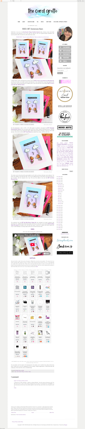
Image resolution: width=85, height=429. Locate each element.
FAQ (37, 21)
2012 (59, 220)
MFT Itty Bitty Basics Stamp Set (29, 222)
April (59, 198)
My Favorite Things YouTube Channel (31, 32)
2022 (59, 183)
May (59, 196)
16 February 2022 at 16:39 (22, 380)
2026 (59, 176)
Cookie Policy (20, 421)
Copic (15, 371)
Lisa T (15, 380)
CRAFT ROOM (48, 21)
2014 (59, 217)
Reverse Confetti (60, 157)
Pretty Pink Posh (69, 155)
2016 (59, 214)
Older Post (52, 412)
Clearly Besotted (62, 144)
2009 (59, 225)
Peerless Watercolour (63, 152)
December (60, 184)
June (59, 195)
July (59, 193)
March (59, 200)
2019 (59, 209)
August (59, 191)
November (60, 186)
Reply (15, 387)
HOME (19, 21)
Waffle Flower (59, 164)
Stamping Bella (66, 158)
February (60, 201)
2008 (59, 227)
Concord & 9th (70, 144)
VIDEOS (42, 21)
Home (33, 412)
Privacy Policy (14, 421)
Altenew (71, 142)
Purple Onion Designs (68, 156)
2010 (59, 224)
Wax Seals (69, 164)
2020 (59, 207)
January (59, 203)
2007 (59, 229)
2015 (59, 215)
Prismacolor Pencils (60, 156)
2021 (59, 205)
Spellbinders (60, 159)
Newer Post (13, 412)
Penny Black (70, 152)
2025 (59, 178)
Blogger (65, 424)
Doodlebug (70, 146)
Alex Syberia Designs (62, 142)
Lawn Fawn (59, 150)
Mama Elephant (65, 150)
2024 (59, 180)
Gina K (66, 147)
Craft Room (63, 146)
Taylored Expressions (68, 160)
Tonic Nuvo (61, 163)
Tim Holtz (26, 371)
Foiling (63, 147)
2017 (59, 212)
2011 (59, 222)
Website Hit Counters (65, 233)
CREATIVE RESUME (31, 21)
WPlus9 (71, 163)
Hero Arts (70, 147)
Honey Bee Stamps (61, 149)
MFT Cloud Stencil (28, 131)
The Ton (65, 161)
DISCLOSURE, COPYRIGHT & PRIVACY (60, 21)
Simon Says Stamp (68, 157)
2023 (59, 181)
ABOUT (24, 21)
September (60, 189)
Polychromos (62, 155)
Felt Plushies (59, 147)
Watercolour (64, 164)
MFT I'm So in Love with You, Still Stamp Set (44, 80)
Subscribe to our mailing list (64, 68)
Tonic (58, 163)
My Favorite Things (20, 371)
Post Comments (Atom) (21, 414)
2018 (59, 210)
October (59, 188)
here (37, 266)
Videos (29, 371)
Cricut (67, 146)
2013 (59, 219)
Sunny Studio (61, 160)
